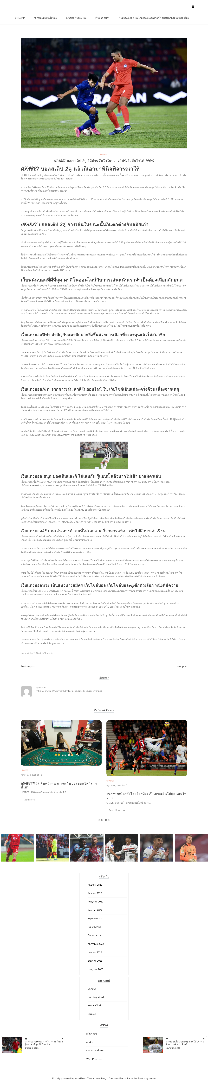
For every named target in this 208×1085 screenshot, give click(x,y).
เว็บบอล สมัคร (102, 17)
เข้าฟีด (89, 1042)
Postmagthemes (147, 1078)
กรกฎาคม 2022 (95, 901)
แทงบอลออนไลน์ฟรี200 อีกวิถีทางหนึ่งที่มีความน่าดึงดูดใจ (144, 792)
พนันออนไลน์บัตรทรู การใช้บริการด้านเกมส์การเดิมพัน (185, 1043)
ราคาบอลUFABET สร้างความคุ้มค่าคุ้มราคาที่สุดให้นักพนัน (44, 1043)
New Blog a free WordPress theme (114, 1078)
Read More (29, 810)
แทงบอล (92, 1014)
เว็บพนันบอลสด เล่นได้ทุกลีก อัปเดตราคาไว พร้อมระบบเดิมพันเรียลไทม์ (153, 17)
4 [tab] (109, 820)
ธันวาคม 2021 (95, 960)
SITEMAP (20, 17)
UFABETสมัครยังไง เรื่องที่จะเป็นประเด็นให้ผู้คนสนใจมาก (61, 796)
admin (42, 687)
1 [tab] (99, 820)
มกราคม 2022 (95, 952)
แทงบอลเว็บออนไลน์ (76, 17)
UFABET (104, 154)
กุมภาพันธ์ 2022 (96, 943)
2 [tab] (102, 820)
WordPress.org (94, 1059)
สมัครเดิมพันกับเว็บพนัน (45, 17)
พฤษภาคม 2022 (96, 918)
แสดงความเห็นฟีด (95, 1050)
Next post (182, 666)
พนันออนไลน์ (94, 1005)
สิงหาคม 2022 (95, 893)
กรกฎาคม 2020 (95, 969)
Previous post (28, 666)
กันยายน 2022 (95, 884)
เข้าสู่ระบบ (91, 1033)
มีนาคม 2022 (94, 935)
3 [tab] (106, 820)
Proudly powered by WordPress (69, 1078)
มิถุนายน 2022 (95, 910)
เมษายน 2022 (95, 927)
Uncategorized (96, 997)
